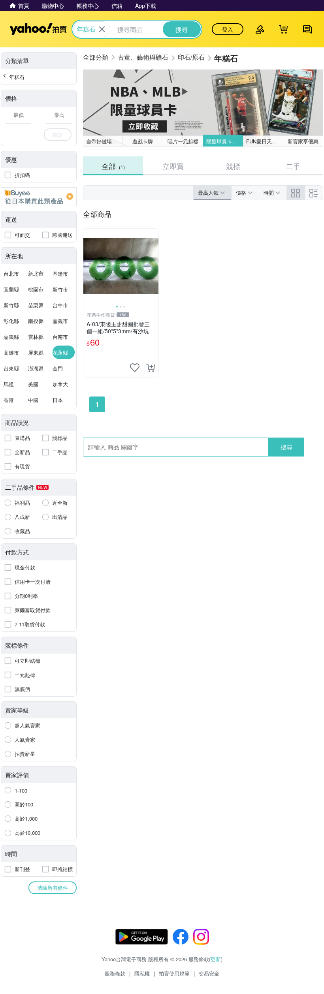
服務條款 (115, 973)
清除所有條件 (52, 887)
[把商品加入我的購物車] (150, 367)
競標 (233, 166)
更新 (216, 959)
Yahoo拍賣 (38, 29)
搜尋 (286, 447)
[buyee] (39, 196)
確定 (58, 134)
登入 (227, 29)
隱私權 (142, 973)
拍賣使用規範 (174, 973)
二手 (293, 166)
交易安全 (209, 973)
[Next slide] (153, 266)
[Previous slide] (88, 266)
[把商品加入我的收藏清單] (134, 367)
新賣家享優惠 (303, 141)
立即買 (173, 166)
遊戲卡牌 (142, 141)
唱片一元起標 (183, 141)
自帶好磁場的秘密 (104, 141)
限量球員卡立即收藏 (224, 141)
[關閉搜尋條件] (102, 29)
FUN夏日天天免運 (264, 141)
